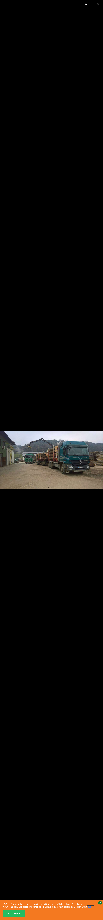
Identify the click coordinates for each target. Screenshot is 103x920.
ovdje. (90, 907)
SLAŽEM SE (14, 914)
